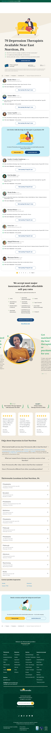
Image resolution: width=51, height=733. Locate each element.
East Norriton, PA (21, 75)
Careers (5, 669)
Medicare (39, 674)
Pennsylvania (13, 75)
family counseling (11, 451)
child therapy (18, 451)
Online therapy (29, 662)
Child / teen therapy (30, 664)
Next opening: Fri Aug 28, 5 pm (25, 267)
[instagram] (21, 715)
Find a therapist (29, 674)
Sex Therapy (29, 585)
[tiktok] (18, 715)
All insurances (39, 679)
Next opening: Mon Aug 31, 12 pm (25, 204)
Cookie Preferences (23, 729)
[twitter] (26, 715)
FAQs (4, 662)
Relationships (17, 664)
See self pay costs (25, 323)
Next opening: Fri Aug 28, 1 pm (25, 251)
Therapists (7, 75)
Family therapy (29, 667)
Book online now (5, 1)
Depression (29, 583)
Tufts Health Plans (40, 677)
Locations (5, 659)
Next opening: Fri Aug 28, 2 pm (25, 169)
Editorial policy (6, 664)
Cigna (38, 667)
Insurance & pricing (7, 657)
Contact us (5, 682)
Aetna (38, 654)
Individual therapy (29, 654)
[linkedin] (32, 715)
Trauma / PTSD (5, 585)
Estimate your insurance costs (25, 319)
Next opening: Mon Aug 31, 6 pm (25, 90)
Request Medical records (24, 728)
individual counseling (28, 449)
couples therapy (37, 449)
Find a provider (17, 152)
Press (4, 667)
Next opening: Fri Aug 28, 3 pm (25, 235)
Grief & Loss (16, 662)
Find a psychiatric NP (30, 677)
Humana (38, 672)
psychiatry (33, 451)
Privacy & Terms (22, 726)
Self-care (16, 667)
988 (6, 684)
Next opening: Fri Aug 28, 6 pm (25, 186)
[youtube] (29, 715)
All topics (16, 672)
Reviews (5, 672)
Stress (15, 669)
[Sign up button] (32, 703)
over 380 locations (13, 452)
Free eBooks (17, 654)
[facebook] (24, 715)
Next (32, 272)
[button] (41, 396)
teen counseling (25, 451)
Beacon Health (40, 664)
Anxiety (3, 583)
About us (5, 654)
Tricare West (39, 669)
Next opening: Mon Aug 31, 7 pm (25, 107)
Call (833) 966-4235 (25, 60)
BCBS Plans (39, 662)
